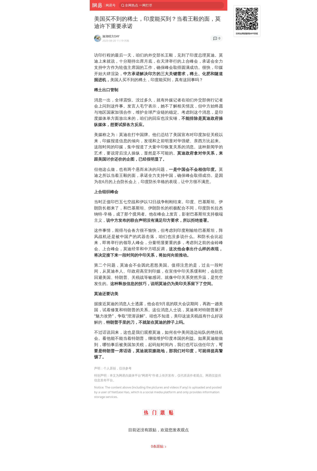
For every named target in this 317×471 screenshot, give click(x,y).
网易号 (111, 5)
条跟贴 (157, 446)
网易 (97, 5)
